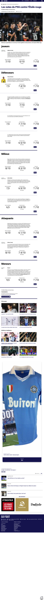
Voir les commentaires (5, 296)
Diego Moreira (3, 527)
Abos (31, 0)
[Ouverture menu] (2, 0)
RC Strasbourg (16, 524)
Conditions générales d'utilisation (33, 519)
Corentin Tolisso (3, 529)
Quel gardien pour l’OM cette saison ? (6, 346)
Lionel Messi (3, 526)
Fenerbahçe (15, 528)
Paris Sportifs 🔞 (27, 0)
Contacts (9, 519)
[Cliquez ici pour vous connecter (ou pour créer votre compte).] (41, 597)
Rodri (2, 524)
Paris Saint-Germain (17, 525)
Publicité (40, 519)
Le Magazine (35, 0)
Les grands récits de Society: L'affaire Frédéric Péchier (9, 316)
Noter (35, 65)
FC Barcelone (16, 526)
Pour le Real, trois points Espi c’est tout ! (7, 490)
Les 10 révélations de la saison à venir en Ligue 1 (27, 346)
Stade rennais (16, 527)
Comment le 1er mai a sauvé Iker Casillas (7, 303)
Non (4, 471)
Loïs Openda (3, 525)
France (15, 529)
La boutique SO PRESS (16, 519)
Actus (23, 0)
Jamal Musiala (3, 523)
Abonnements (4, 519)
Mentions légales (23, 519)
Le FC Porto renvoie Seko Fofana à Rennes (26, 316)
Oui (2, 471)
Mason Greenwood (4, 528)
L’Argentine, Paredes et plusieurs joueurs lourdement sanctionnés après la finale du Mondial (9, 333)
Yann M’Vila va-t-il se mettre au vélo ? (7, 475)
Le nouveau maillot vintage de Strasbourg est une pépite (28, 332)
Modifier (36, 63)
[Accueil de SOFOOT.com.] (12, 0)
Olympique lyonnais (17, 523)
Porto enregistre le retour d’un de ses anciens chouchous (26, 304)
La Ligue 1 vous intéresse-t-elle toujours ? (8, 469)
